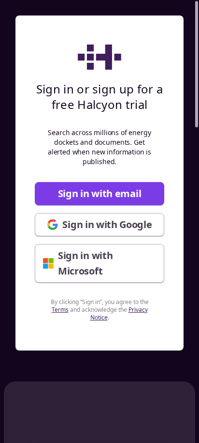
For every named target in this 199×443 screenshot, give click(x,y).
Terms (60, 310)
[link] (99, 193)
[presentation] (99, 221)
